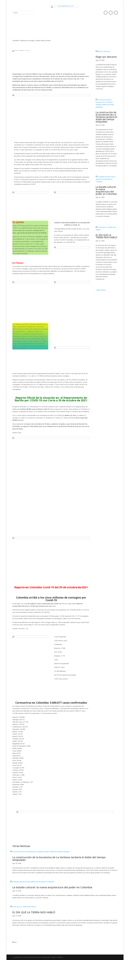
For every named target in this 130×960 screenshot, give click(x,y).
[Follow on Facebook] (105, 12)
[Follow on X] (116, 12)
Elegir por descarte (106, 56)
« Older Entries (100, 290)
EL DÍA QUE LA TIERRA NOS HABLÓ (106, 236)
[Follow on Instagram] (111, 12)
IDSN (27, 407)
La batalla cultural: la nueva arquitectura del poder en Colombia (106, 190)
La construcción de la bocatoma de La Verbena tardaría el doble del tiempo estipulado (106, 117)
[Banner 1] (65, 829)
